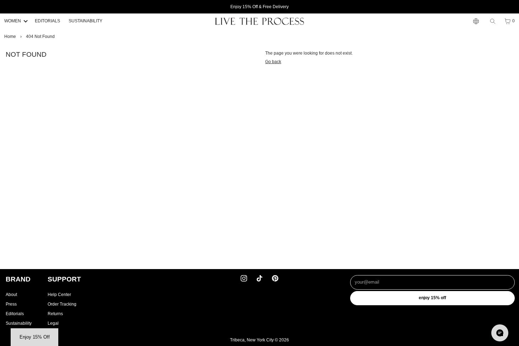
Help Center (59, 294)
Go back (273, 61)
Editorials (15, 313)
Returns (55, 313)
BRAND (18, 279)
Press (11, 304)
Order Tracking (62, 304)
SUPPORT (64, 279)
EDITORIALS (47, 20)
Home (10, 36)
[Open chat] (499, 332)
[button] (34, 337)
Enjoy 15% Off (432, 297)
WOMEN (12, 20)
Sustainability (19, 323)
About (11, 294)
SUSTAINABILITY (85, 20)
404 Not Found (40, 36)
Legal (53, 323)
